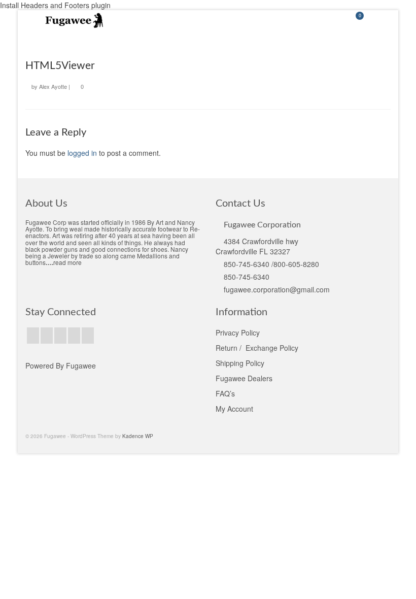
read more (67, 262)
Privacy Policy (238, 332)
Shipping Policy (240, 363)
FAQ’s (225, 393)
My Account (234, 409)
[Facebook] (33, 335)
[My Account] (329, 20)
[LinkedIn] (88, 335)
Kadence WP (137, 436)
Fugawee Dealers (245, 378)
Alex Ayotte (53, 86)
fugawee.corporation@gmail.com (277, 289)
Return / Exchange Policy (257, 348)
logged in (82, 153)
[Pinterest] (74, 335)
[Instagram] (60, 335)
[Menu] (380, 20)
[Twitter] (47, 335)
